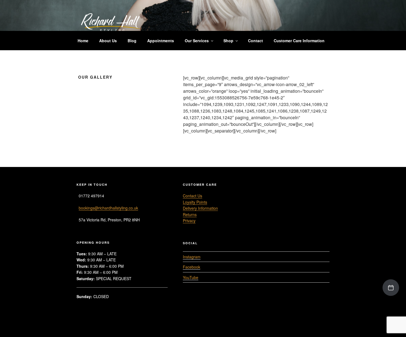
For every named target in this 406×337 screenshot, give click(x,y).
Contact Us (192, 195)
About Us (108, 40)
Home (83, 40)
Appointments (160, 40)
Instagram (192, 256)
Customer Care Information (299, 40)
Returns (190, 214)
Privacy (189, 220)
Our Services (197, 40)
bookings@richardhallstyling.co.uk (108, 208)
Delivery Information (200, 208)
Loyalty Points (195, 202)
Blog (132, 40)
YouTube (190, 277)
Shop (228, 40)
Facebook (191, 267)
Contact (255, 40)
